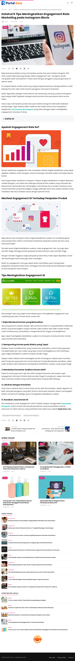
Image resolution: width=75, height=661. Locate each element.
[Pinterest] (24, 68)
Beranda (4, 10)
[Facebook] (9, 68)
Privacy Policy (61, 657)
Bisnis (10, 10)
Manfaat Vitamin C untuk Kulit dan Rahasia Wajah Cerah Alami (29, 615)
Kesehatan (11, 526)
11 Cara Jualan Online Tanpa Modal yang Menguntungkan (27, 600)
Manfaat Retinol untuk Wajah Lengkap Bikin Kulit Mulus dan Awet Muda (31, 521)
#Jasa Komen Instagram (31, 415)
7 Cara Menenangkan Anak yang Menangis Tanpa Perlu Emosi (28, 579)
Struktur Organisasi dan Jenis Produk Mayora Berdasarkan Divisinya (31, 607)
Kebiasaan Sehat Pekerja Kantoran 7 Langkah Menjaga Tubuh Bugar (31, 528)
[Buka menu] (72, 3)
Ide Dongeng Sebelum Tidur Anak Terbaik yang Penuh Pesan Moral (30, 565)
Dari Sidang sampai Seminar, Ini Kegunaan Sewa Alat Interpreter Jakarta (18, 468)
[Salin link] (28, 68)
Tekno (10, 548)
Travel (10, 540)
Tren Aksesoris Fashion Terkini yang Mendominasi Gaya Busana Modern (32, 535)
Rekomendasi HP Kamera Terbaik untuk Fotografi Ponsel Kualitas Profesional (33, 550)
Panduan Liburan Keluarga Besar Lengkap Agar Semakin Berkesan (30, 543)
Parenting (11, 562)
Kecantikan (11, 518)
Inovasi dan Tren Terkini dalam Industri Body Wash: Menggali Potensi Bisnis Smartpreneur (17, 503)
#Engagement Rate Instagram (12, 415)
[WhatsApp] (16, 68)
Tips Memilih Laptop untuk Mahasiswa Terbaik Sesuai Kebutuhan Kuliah (32, 557)
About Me (52, 657)
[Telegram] (20, 68)
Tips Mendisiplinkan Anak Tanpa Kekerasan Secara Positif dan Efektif (31, 572)
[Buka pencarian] (68, 2)
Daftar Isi (9, 118)
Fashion (10, 533)
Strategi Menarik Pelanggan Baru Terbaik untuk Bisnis (26, 622)
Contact (71, 657)
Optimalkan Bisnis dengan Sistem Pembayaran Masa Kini (52, 502)
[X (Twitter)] (12, 68)
